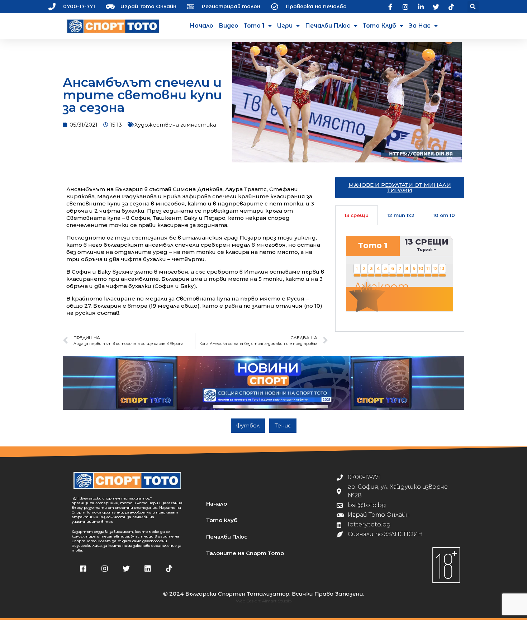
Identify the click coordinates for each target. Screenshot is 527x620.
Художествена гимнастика (175, 124)
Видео (228, 25)
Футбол (248, 425)
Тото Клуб (379, 25)
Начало (201, 25)
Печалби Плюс (327, 25)
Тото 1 (254, 25)
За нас (420, 25)
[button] (473, 6)
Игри (285, 25)
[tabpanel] (399, 278)
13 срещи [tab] (357, 215)
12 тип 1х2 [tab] (400, 215)
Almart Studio (276, 601)
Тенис (283, 425)
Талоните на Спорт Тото (245, 553)
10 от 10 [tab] (444, 215)
